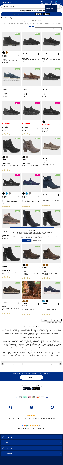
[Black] (23, 157)
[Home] (1, 18)
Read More (31, 26)
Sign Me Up (31, 377)
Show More (56, 320)
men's (47, 355)
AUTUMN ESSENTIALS (13, 364)
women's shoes (56, 355)
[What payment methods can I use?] (31, 397)
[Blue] (7, 193)
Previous (2, 364)
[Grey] (7, 157)
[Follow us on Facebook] (10, 407)
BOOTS (50, 364)
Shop (6, 18)
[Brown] (7, 52)
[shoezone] (6, 2)
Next (60, 364)
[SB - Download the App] (31, 14)
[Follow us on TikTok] (52, 407)
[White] (47, 122)
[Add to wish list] (18, 55)
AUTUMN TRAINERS (31, 364)
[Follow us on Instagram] (31, 407)
